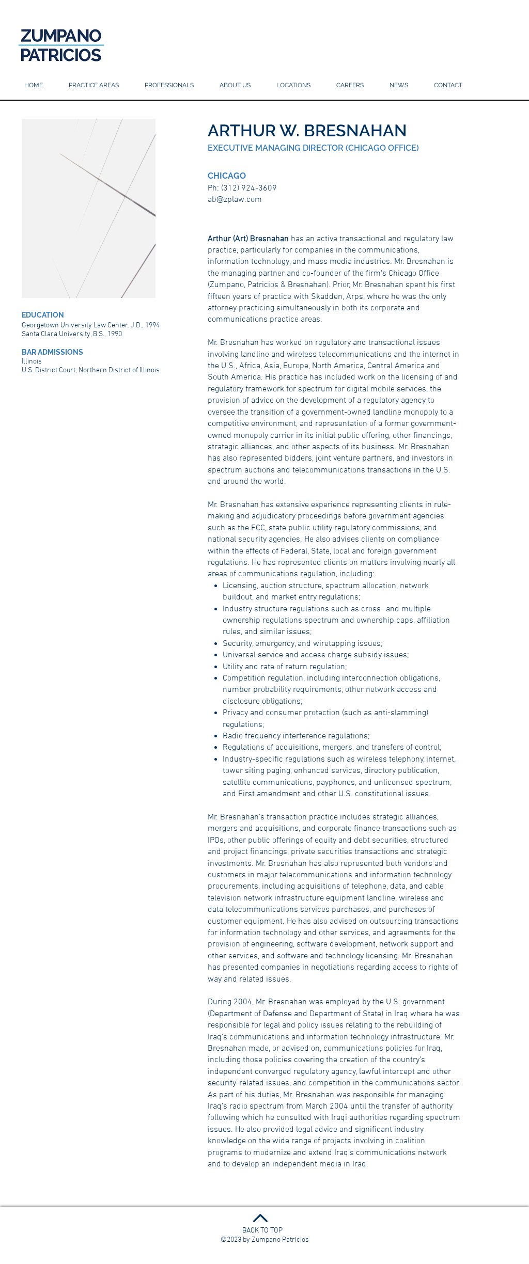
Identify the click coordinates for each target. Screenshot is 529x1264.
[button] (293, 85)
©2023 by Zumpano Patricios (265, 1240)
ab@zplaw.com (235, 200)
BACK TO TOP (262, 1230)
